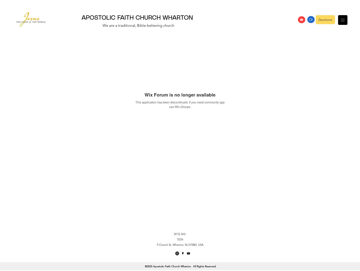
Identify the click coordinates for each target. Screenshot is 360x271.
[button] (342, 20)
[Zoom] (311, 19)
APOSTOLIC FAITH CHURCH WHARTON (137, 18)
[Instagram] (177, 253)
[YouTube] (301, 19)
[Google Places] (183, 253)
